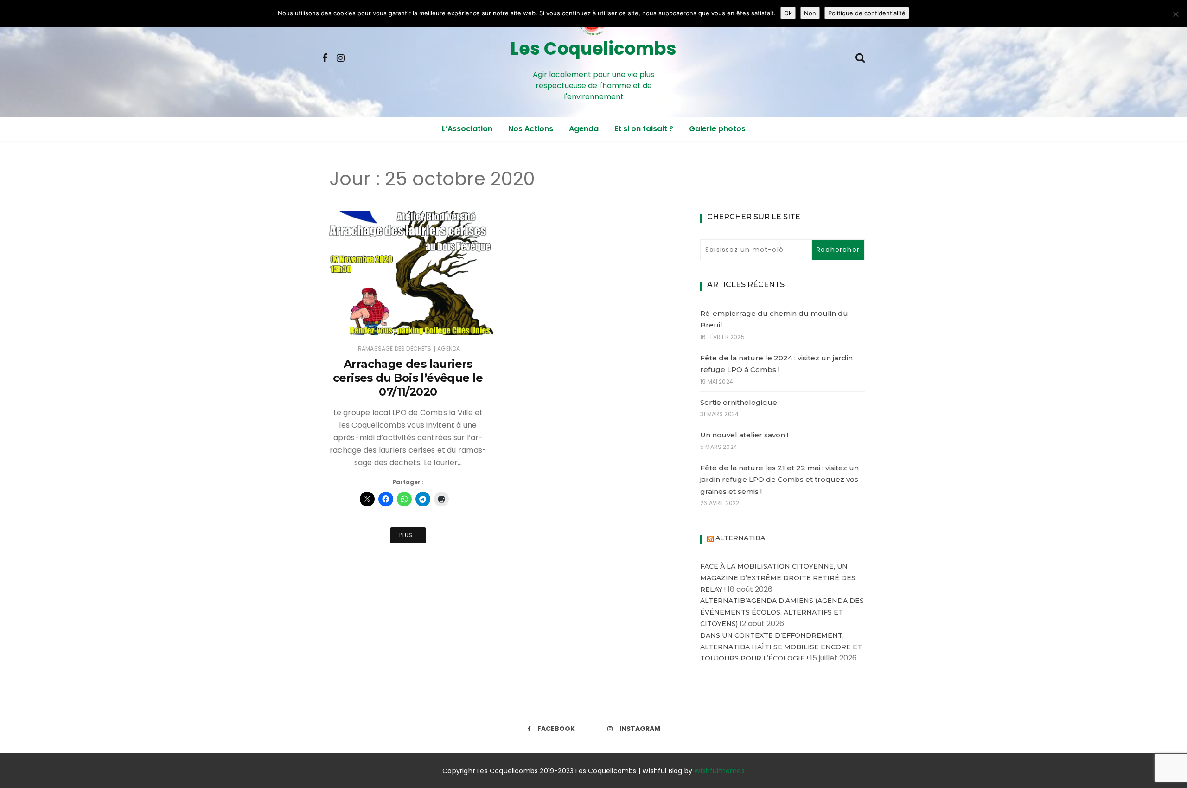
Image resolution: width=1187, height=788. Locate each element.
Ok (788, 13)
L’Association (467, 128)
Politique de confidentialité (867, 13)
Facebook (556, 728)
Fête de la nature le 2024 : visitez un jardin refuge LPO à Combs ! (776, 363)
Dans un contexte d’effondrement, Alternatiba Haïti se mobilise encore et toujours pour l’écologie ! (781, 647)
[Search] (860, 57)
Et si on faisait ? (643, 128)
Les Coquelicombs (593, 48)
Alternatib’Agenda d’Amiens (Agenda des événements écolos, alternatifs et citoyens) (782, 612)
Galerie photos (717, 128)
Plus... (407, 535)
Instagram (639, 728)
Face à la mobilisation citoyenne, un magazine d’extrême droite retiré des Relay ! (777, 578)
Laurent (360, 322)
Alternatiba (740, 538)
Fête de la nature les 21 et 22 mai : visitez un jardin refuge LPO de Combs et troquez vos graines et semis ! (779, 479)
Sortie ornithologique (738, 402)
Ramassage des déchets (395, 348)
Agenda (584, 128)
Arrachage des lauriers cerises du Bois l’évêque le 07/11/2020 (408, 377)
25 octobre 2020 (459, 321)
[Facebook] (324, 57)
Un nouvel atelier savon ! (744, 434)
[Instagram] (341, 57)
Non (810, 13)
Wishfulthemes (719, 770)
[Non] (1175, 14)
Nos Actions (530, 128)
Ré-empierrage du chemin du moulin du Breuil (774, 319)
